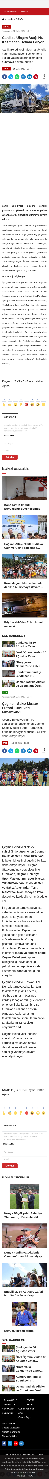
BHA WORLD (10, 1400)
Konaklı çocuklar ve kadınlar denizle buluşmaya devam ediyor (24, 585)
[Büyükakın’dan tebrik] (24, 1314)
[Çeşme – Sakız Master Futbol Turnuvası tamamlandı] (24, 773)
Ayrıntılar (21, 1476)
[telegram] (23, 76)
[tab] (10, 417)
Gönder (9, 457)
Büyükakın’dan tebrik (19, 1330)
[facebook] (4, 76)
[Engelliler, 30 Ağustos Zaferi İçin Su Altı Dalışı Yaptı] (24, 1275)
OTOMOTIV (10, 1404)
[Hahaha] (32, 400)
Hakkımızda (29, 1455)
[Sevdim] (15, 400)
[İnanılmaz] (38, 400)
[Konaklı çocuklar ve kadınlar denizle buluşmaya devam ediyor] (24, 566)
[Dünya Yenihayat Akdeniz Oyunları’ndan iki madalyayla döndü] (24, 1235)
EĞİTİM (30, 1400)
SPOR (30, 1404)
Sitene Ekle (15, 1455)
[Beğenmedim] (21, 400)
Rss (6, 1455)
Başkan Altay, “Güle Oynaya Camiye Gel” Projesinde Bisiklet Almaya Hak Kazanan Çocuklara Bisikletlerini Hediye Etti (24, 546)
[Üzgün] (43, 400)
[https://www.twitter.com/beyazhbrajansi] (10, 1443)
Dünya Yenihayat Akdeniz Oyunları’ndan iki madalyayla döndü (24, 1254)
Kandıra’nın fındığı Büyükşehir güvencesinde (22, 506)
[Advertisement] (24, 158)
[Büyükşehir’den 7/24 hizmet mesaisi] (24, 605)
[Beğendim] (4, 400)
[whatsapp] (17, 76)
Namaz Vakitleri (9, 1436)
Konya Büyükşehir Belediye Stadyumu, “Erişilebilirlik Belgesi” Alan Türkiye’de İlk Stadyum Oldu (23, 1215)
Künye (39, 1455)
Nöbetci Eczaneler (11, 1432)
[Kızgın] (26, 400)
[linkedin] (29, 76)
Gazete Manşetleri (11, 1428)
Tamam (30, 1476)
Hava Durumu (9, 1423)
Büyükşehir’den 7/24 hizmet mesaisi (23, 624)
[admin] (21, 1443)
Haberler (10, 19)
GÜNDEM (19, 19)
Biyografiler (7, 1413)
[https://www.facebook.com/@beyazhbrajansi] (16, 1443)
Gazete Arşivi (24, 1417)
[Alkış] (10, 400)
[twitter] (10, 76)
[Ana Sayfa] (3, 19)
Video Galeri (8, 1409)
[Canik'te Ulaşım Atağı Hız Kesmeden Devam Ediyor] (24, 99)
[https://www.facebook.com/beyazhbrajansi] (4, 1443)
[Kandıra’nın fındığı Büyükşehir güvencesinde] (24, 488)
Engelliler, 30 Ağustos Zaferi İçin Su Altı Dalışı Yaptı (23, 1293)
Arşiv (20, 1413)
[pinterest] (35, 76)
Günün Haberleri (26, 1409)
